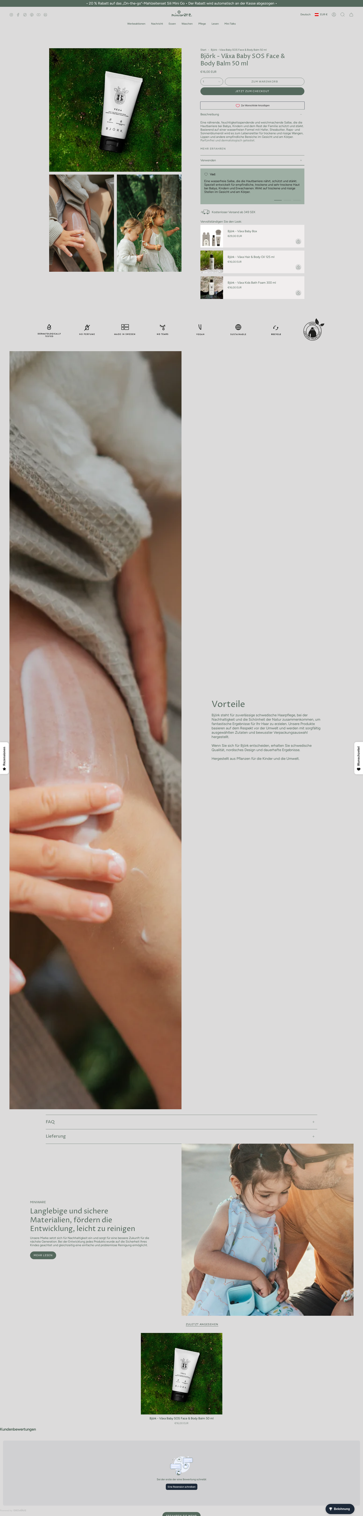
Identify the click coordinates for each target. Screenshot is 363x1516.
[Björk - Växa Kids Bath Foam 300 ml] (211, 287)
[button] (136, 23)
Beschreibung (209, 114)
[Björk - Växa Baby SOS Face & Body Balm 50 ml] (181, 1373)
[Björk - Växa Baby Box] (211, 236)
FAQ (50, 1122)
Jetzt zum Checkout (252, 91)
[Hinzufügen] (298, 241)
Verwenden (208, 160)
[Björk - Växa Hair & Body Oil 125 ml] (211, 262)
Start (203, 49)
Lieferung (56, 1136)
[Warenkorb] (351, 14)
